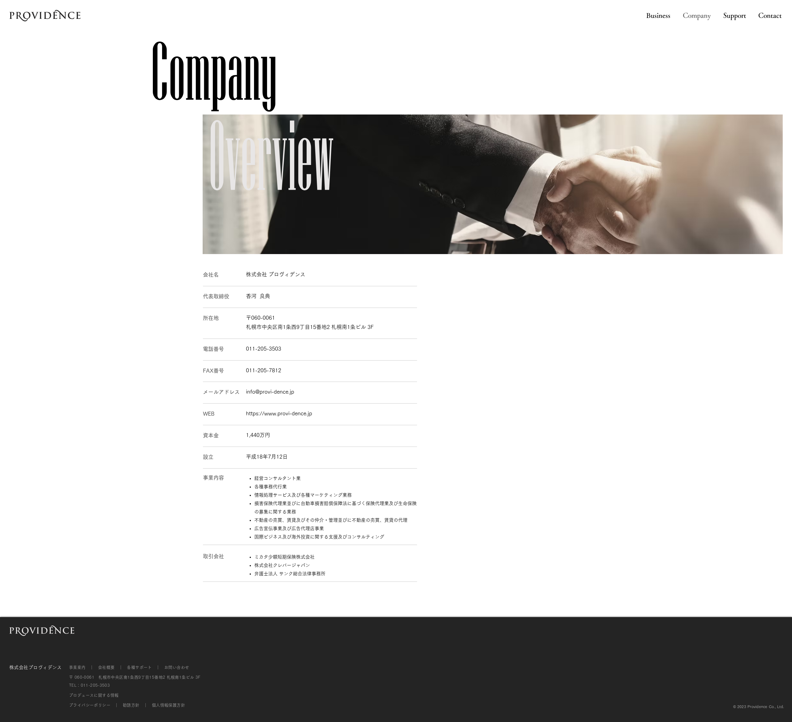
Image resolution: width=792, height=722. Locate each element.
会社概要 (106, 667)
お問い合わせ (176, 667)
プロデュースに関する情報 (94, 695)
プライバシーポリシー (89, 705)
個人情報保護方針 (168, 705)
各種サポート (139, 667)
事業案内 (77, 667)
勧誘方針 (131, 705)
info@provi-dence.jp (270, 391)
